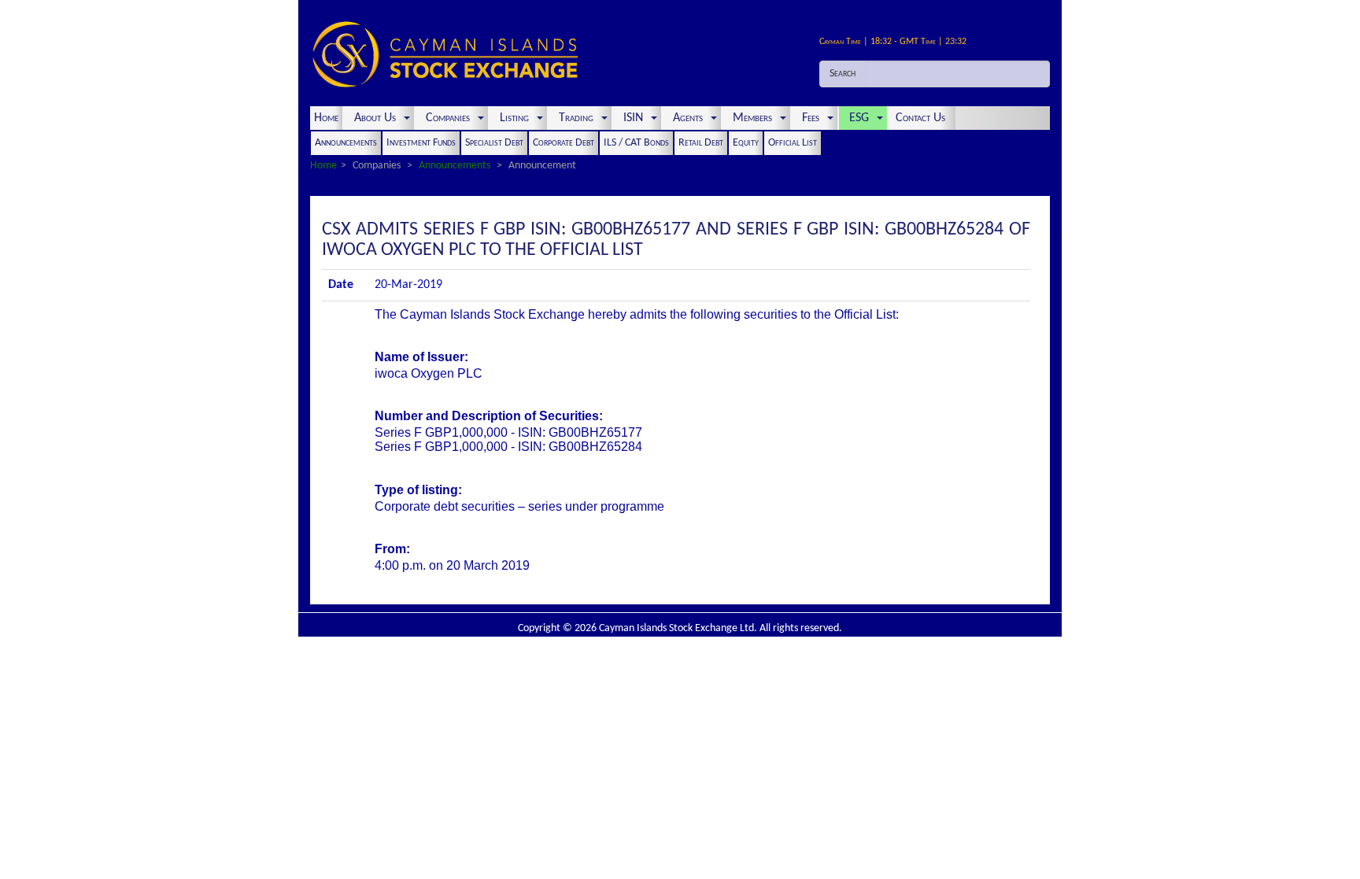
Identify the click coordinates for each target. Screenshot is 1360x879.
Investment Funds (421, 143)
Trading (576, 118)
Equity (746, 143)
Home (326, 118)
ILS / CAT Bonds (636, 143)
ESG (859, 118)
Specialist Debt (494, 143)
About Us (375, 118)
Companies (447, 118)
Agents (688, 118)
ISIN (633, 118)
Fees (811, 118)
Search (843, 73)
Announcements (346, 143)
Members (752, 118)
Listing (514, 118)
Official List (792, 143)
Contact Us (922, 118)
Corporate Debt (563, 143)
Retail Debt (700, 143)
